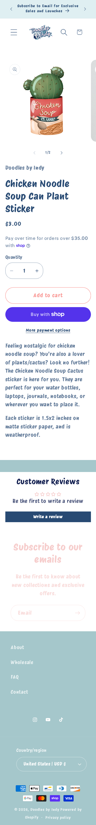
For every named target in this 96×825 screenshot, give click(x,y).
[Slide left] (34, 152)
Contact (19, 692)
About (17, 647)
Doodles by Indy (44, 809)
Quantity (13, 257)
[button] (13, 32)
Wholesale (22, 662)
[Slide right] (61, 152)
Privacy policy (58, 817)
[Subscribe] (77, 613)
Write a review (48, 516)
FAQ (15, 677)
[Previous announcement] (11, 9)
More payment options (48, 330)
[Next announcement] (85, 9)
